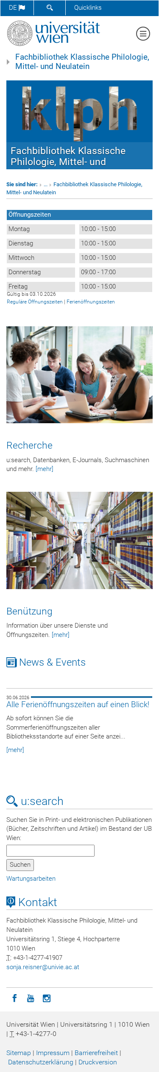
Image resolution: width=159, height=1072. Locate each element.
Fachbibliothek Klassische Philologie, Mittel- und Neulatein (82, 61)
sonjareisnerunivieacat (42, 967)
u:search (41, 801)
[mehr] (44, 469)
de (14, 7)
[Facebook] (14, 997)
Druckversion (97, 1062)
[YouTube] (30, 997)
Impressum (53, 1053)
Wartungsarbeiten (31, 878)
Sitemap (18, 1053)
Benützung (29, 611)
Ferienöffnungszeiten (91, 302)
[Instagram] (47, 997)
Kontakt (36, 902)
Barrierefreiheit (96, 1053)
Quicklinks (88, 7)
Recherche (29, 445)
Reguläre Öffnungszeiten (35, 302)
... (45, 184)
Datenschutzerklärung (40, 1062)
